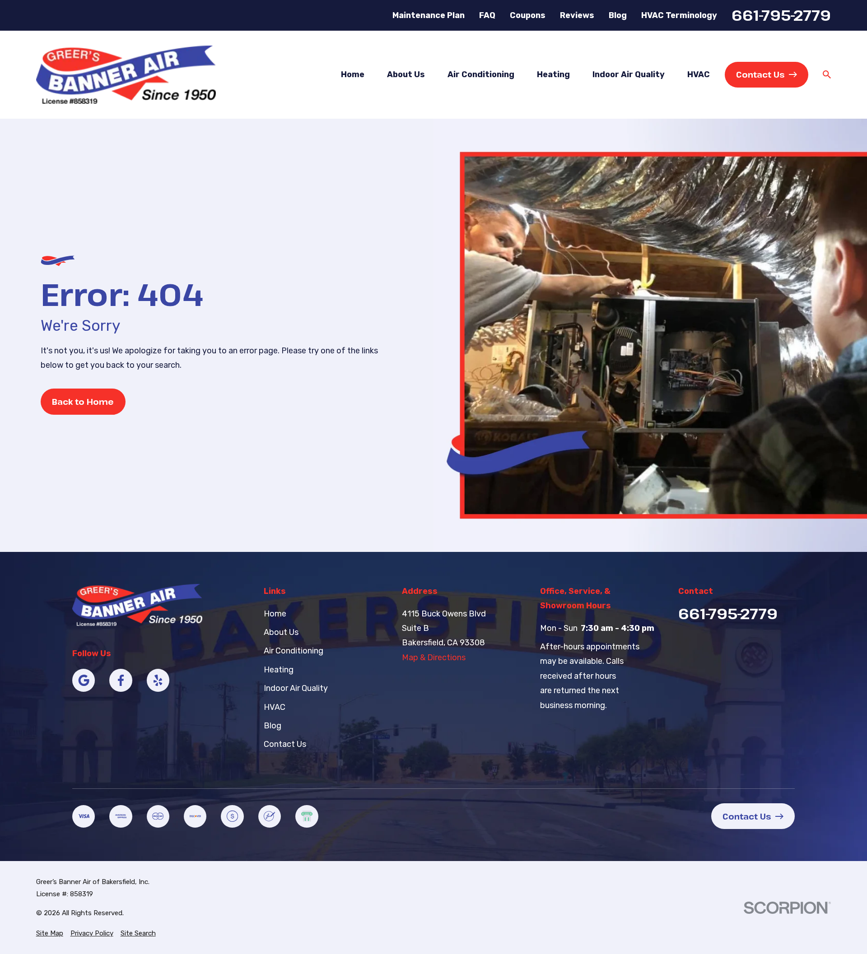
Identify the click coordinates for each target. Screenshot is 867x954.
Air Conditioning (293, 651)
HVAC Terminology (679, 15)
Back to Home (83, 401)
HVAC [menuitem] (698, 74)
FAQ (487, 15)
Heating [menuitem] (553, 74)
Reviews (577, 15)
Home (275, 614)
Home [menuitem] (352, 74)
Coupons (527, 15)
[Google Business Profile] (83, 680)
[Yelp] (158, 680)
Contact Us (760, 74)
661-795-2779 (781, 15)
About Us (281, 632)
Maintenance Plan (428, 15)
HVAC (274, 707)
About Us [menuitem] (406, 74)
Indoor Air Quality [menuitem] (628, 74)
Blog (618, 15)
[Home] (126, 75)
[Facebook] (120, 680)
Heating (279, 670)
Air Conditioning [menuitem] (480, 74)
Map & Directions (434, 657)
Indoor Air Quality (296, 688)
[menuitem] (49, 933)
